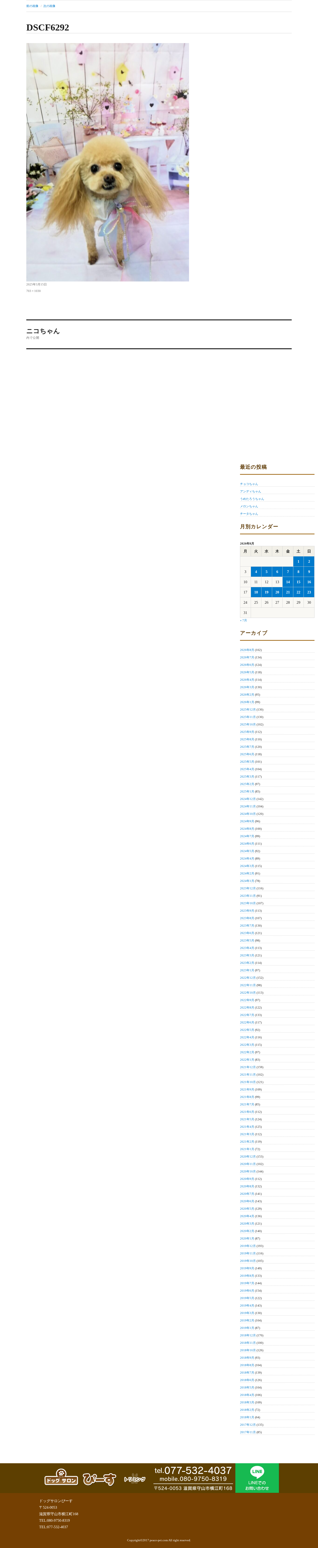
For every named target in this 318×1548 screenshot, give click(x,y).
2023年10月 (248, 903)
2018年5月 (247, 1387)
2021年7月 (247, 1104)
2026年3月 (247, 687)
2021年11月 (248, 1074)
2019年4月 (247, 1305)
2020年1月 (247, 1238)
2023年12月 (248, 888)
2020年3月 (247, 1223)
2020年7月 (247, 1194)
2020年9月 (247, 1179)
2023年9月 (247, 910)
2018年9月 (247, 1357)
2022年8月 (247, 1007)
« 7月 (243, 620)
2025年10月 (248, 724)
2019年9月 (247, 1268)
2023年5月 (247, 940)
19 (266, 592)
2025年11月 (248, 717)
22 (298, 592)
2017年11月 (248, 1432)
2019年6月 (247, 1290)
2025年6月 (247, 754)
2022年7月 (247, 1015)
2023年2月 (247, 963)
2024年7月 (247, 836)
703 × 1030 (33, 291)
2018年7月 (247, 1372)
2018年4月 (247, 1395)
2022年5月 (247, 1030)
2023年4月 (247, 948)
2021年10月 (248, 1082)
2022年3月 (247, 1045)
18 (256, 592)
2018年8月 (247, 1365)
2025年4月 (247, 769)
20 (277, 592)
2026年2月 (247, 694)
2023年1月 (247, 970)
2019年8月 (247, 1275)
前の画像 (32, 6)
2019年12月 (248, 1246)
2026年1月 (247, 702)
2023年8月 (247, 918)
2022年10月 (248, 992)
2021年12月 (248, 1067)
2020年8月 (247, 1186)
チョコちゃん (249, 484)
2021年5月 (247, 1119)
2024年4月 (247, 858)
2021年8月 (247, 1097)
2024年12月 (248, 799)
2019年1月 (247, 1328)
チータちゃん (249, 513)
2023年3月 (247, 955)
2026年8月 (247, 650)
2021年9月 (247, 1089)
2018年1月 (247, 1417)
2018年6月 (247, 1380)
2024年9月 (247, 821)
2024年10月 (248, 814)
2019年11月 (248, 1253)
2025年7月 (247, 747)
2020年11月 (248, 1164)
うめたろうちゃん (252, 499)
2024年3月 (247, 866)
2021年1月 (247, 1149)
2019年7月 (247, 1283)
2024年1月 (247, 881)
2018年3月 (247, 1402)
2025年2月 (247, 784)
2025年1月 (247, 791)
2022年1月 (247, 1059)
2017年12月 (248, 1424)
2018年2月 (247, 1410)
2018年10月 (248, 1350)
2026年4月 (247, 679)
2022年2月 (247, 1052)
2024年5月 (247, 851)
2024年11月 (248, 806)
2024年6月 (247, 843)
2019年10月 (248, 1261)
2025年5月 (247, 761)
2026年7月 (247, 657)
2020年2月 (247, 1231)
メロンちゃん (249, 506)
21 (288, 592)
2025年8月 (247, 739)
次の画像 (49, 6)
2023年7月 (247, 925)
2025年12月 (248, 709)
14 (288, 582)
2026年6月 (247, 665)
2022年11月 (248, 985)
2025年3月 (247, 776)
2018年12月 (248, 1335)
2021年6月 (247, 1112)
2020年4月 (247, 1216)
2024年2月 (247, 873)
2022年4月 (247, 1037)
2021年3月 (247, 1134)
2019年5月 (247, 1298)
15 (298, 582)
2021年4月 (247, 1126)
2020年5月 (247, 1208)
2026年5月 (247, 672)
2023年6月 (247, 933)
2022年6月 (247, 1022)
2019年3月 (247, 1313)
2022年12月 (248, 977)
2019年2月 (247, 1320)
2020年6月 (247, 1201)
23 (309, 592)
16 (309, 582)
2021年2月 (247, 1141)
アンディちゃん (250, 491)
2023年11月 (248, 896)
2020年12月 (248, 1156)
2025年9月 (247, 732)
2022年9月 (247, 1000)
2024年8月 (247, 828)
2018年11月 (248, 1343)
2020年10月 (248, 1171)
